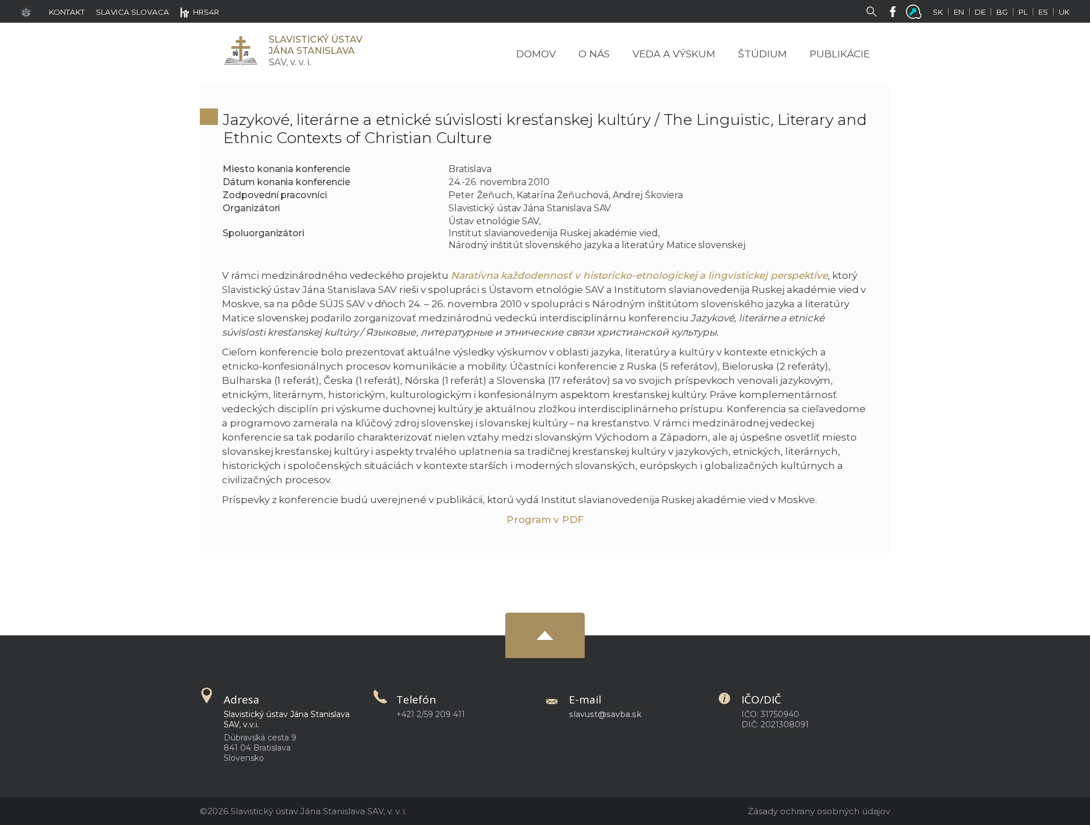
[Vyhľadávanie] (874, 10)
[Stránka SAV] (28, 11)
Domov (536, 54)
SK (938, 11)
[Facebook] (895, 10)
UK (1064, 11)
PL (1023, 11)
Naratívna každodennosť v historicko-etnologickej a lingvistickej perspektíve (639, 275)
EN (959, 11)
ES (1043, 11)
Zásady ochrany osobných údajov (819, 811)
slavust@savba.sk (605, 714)
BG (1002, 11)
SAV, (315, 51)
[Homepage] (240, 51)
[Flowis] (916, 10)
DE (980, 11)
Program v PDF (545, 519)
